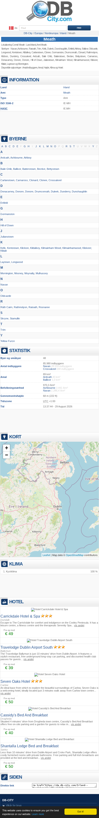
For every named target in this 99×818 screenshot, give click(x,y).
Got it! (80, 811)
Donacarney (6, 60)
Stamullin (15, 318)
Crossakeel (25, 56)
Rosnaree (44, 307)
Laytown (11, 63)
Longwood (6, 52)
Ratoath (32, 48)
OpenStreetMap (75, 555)
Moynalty (29, 273)
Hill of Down (36, 60)
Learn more (38, 814)
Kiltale (3, 63)
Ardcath (36, 56)
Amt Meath (42, 44)
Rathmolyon (20, 307)
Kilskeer (86, 248)
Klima (52, 67)
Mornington (23, 63)
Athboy (28, 157)
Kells (44, 48)
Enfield (4, 202)
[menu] (13, 28)
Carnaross (22, 180)
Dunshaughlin (79, 191)
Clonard (33, 180)
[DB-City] (49, 22)
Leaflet (46, 555)
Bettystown (53, 169)
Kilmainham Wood (51, 248)
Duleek (50, 48)
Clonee (47, 52)
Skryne (4, 318)
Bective (41, 169)
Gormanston (58, 52)
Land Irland (31, 44)
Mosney (18, 273)
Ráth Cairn (6, 307)
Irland (66, 87)
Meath (49, 39)
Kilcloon (4, 56)
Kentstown (17, 52)
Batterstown (29, 169)
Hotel (60, 67)
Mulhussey (42, 273)
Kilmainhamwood (71, 248)
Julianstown (48, 60)
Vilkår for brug (13, 805)
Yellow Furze (7, 341)
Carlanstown (37, 52)
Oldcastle (5, 295)
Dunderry (14, 56)
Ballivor (17, 169)
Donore (17, 60)
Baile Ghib (47, 56)
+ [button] (6, 448)
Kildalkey (26, 52)
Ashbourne (22, 48)
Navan (14, 48)
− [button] (6, 455)
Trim (39, 48)
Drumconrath (42, 191)
